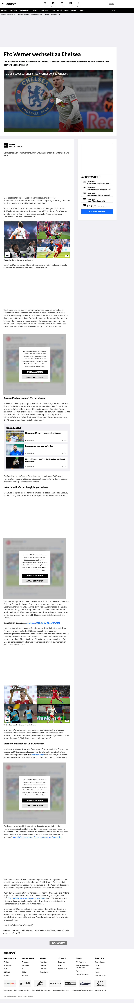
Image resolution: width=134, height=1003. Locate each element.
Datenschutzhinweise (21, 990)
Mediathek (43, 962)
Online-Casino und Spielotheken (82, 966)
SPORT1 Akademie (82, 974)
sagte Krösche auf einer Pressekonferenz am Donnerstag (37, 837)
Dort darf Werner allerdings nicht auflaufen (27, 898)
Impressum (8, 990)
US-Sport (7, 972)
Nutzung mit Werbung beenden (82, 990)
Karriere (97, 965)
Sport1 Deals (62, 969)
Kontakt (97, 969)
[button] (58, 100)
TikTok (24, 972)
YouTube (25, 975)
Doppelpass (44, 972)
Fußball (6, 962)
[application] (58, 101)
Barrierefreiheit (100, 990)
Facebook (25, 962)
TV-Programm (81, 962)
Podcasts (43, 969)
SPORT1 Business (100, 975)
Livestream (44, 965)
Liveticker (61, 965)
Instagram (25, 965)
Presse (97, 972)
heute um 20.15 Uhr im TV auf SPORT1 (43, 623)
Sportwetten (80, 971)
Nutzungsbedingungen (61, 990)
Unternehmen (100, 962)
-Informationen (34, 754)
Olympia (6, 975)
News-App (61, 962)
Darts (5, 969)
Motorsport (7, 965)
